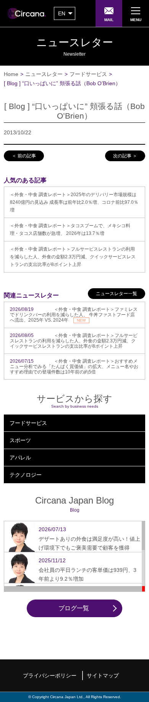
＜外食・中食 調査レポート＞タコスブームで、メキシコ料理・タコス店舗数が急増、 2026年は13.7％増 (70, 229)
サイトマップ (103, 675)
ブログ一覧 (73, 608)
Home (11, 74)
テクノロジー (26, 475)
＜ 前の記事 (24, 156)
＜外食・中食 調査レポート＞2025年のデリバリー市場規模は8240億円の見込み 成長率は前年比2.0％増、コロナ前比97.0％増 (74, 202)
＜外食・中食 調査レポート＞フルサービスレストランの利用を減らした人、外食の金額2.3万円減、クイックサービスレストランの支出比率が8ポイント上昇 (73, 256)
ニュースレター (44, 74)
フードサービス (88, 74)
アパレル (20, 457)
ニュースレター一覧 (116, 293)
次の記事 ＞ (125, 156)
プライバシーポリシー (49, 675)
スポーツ (20, 440)
